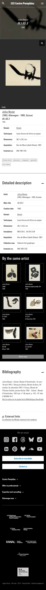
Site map (14, 583)
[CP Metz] (17, 530)
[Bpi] (15, 518)
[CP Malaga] (30, 530)
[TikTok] (40, 440)
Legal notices (6, 583)
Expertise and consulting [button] (12, 492)
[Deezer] (23, 449)
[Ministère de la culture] (23, 572)
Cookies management (37, 583)
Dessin (18, 128)
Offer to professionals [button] (10, 485)
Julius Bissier (8, 111)
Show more (23, 356)
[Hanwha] (23, 556)
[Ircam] (31, 518)
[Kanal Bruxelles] (16, 543)
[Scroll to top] (41, 585)
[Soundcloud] (31, 449)
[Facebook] (14, 440)
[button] (23, 183)
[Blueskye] (31, 440)
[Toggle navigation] (42, 3)
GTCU (19, 583)
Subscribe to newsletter (23, 458)
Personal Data (26, 583)
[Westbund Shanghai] (33, 543)
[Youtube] (40, 449)
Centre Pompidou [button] (9, 479)
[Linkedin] (6, 449)
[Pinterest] (14, 449)
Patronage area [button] (8, 498)
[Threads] (23, 440)
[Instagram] (6, 440)
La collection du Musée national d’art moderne (19, 419)
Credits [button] (4, 107)
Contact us (23, 466)
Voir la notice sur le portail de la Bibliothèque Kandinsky (22, 399)
